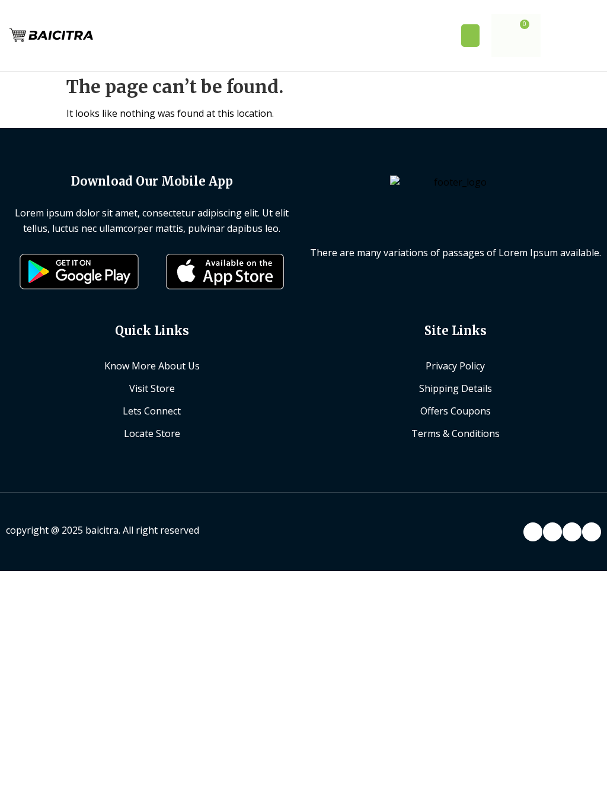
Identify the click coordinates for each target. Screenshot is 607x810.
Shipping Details (455, 388)
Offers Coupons (455, 410)
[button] (470, 35)
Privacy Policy (455, 365)
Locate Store (152, 433)
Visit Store (152, 388)
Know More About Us (152, 365)
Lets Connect (152, 410)
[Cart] (516, 35)
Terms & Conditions (455, 433)
